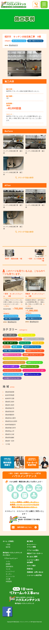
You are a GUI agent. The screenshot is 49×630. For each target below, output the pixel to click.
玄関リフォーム (34, 362)
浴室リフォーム (32, 374)
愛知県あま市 (9, 431)
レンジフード (10, 571)
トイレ (8, 561)
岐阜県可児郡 (9, 398)
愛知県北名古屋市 (11, 421)
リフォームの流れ (33, 550)
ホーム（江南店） (9, 541)
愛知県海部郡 (9, 392)
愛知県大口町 (9, 434)
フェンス (25, 343)
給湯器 (8, 564)
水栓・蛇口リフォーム (35, 41)
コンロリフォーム (12, 370)
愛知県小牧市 (9, 405)
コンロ (8, 569)
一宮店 (8, 544)
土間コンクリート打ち (33, 339)
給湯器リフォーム (30, 366)
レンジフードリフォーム (34, 370)
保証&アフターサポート (35, 553)
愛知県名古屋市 (10, 418)
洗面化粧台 (9, 566)
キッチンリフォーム (19, 41)
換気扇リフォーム (32, 347)
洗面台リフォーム (35, 351)
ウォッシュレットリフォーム (15, 358)
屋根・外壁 (10, 335)
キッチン (9, 574)
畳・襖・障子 (10, 343)
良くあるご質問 (32, 556)
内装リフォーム (26, 335)
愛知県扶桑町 (9, 437)
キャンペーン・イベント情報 (32, 546)
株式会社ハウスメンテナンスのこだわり (12, 554)
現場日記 (30, 569)
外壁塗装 (9, 581)
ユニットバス (10, 576)
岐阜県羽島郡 (9, 395)
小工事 (8, 579)
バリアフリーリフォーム (14, 362)
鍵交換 (17, 347)
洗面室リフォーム (12, 355)
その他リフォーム (12, 378)
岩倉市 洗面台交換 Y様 (13, 259)
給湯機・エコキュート (33, 355)
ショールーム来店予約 (34, 575)
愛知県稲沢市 (13, 45)
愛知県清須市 (9, 411)
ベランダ (38, 343)
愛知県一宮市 (9, 441)
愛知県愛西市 (9, 415)
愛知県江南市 (9, 402)
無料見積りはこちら (24, 527)
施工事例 (30, 541)
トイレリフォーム (12, 339)
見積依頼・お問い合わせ (35, 572)
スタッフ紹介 (31, 565)
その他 (7, 444)
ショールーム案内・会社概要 (33, 561)
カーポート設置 (11, 366)
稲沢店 (8, 547)
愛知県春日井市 (10, 428)
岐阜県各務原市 (10, 424)
